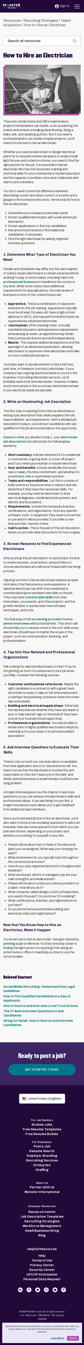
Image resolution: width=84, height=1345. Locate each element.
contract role (20, 476)
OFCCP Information (42, 1274)
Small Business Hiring (42, 1230)
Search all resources (15, 32)
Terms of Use (42, 1260)
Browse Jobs (42, 1124)
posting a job (13, 943)
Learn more (57, 1338)
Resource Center (42, 1212)
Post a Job (42, 1146)
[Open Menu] (77, 6)
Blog (42, 1235)
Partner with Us (42, 1187)
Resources (12, 21)
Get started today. (42, 1069)
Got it (73, 1338)
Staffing (42, 1169)
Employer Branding (42, 1155)
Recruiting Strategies (40, 21)
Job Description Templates (42, 1216)
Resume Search (42, 1151)
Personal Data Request (42, 1279)
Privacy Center (42, 1265)
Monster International (42, 1192)
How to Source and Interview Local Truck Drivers (40, 1005)
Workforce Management (42, 1226)
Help (42, 1255)
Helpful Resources (42, 1249)
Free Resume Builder (41, 1134)
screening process (46, 619)
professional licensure (20, 282)
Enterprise (42, 1165)
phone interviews (16, 623)
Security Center (42, 1269)
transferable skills (39, 597)
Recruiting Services (42, 1160)
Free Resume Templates (42, 1129)
